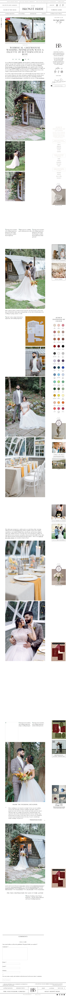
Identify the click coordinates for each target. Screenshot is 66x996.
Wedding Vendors (15, 68)
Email (4, 966)
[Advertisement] (57, 782)
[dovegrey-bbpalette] (29, 60)
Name (4, 962)
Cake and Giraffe (29, 889)
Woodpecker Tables (34, 888)
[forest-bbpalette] (23, 60)
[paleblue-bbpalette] (17, 60)
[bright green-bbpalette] (26, 60)
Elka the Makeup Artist (34, 887)
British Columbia (18, 62)
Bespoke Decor (18, 530)
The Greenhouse (40, 78)
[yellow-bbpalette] (14, 60)
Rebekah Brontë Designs (36, 819)
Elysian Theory (41, 889)
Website (4, 970)
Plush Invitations (8, 889)
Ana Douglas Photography (21, 67)
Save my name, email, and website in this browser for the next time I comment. (22, 976)
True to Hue (22, 885)
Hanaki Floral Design (17, 78)
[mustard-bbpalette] (20, 60)
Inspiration (25, 44)
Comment (5, 946)
